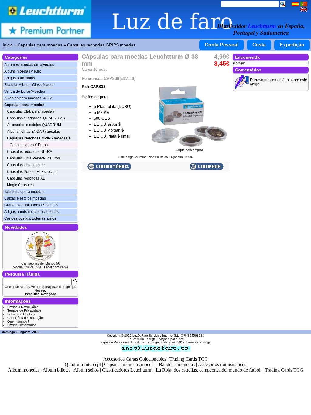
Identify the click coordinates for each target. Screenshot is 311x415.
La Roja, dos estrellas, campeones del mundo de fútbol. (208, 369)
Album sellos (86, 369)
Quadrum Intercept (83, 364)
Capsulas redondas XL (26, 178)
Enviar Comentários (21, 325)
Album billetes (56, 369)
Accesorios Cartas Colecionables (134, 359)
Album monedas (23, 369)
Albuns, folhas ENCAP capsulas (33, 131)
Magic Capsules (20, 185)
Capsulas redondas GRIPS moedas (101, 45)
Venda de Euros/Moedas (24, 91)
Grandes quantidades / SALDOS (31, 205)
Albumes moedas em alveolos (29, 65)
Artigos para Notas (19, 78)
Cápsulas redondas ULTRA (29, 151)
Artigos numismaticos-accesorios (31, 212)
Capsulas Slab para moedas (30, 111)
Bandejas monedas (177, 364)
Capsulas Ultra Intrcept (26, 165)
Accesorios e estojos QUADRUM (34, 125)
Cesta (259, 44)
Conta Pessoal (221, 44)
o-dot (179, 339)
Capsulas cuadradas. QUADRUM (35, 118)
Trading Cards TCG (188, 359)
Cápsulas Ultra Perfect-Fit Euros (33, 158)
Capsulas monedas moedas (130, 364)
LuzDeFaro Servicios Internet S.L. (156, 335)
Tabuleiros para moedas (24, 192)
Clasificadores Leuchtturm (127, 369)
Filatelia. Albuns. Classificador (29, 85)
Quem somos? (18, 321)
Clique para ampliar (189, 150)
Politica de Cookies (21, 314)
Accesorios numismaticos (222, 364)
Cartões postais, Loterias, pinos (30, 218)
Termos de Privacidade (24, 310)
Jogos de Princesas (114, 342)
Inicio (8, 45)
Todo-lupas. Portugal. (145, 342)
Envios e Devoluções (23, 307)
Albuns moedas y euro (22, 71)
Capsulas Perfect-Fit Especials (32, 172)
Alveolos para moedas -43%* (28, 98)
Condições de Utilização (25, 318)
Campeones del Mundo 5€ (40, 263)
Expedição (292, 44)
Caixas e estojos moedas (25, 198)
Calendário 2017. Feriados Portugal (186, 342)
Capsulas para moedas (40, 45)
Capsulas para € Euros (29, 145)
